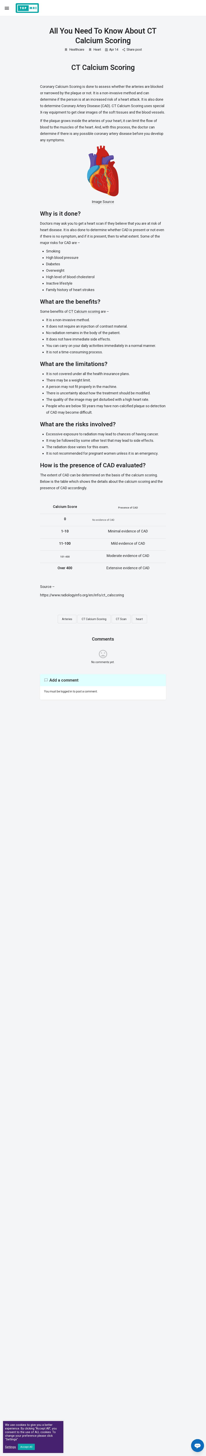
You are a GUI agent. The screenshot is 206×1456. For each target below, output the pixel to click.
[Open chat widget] (197, 1445)
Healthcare (76, 49)
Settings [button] (10, 1447)
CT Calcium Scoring (94, 619)
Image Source (103, 202)
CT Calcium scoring (84, 311)
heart (139, 619)
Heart (97, 49)
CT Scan (121, 619)
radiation (90, 434)
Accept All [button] (26, 1446)
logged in (66, 691)
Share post (134, 49)
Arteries (67, 619)
